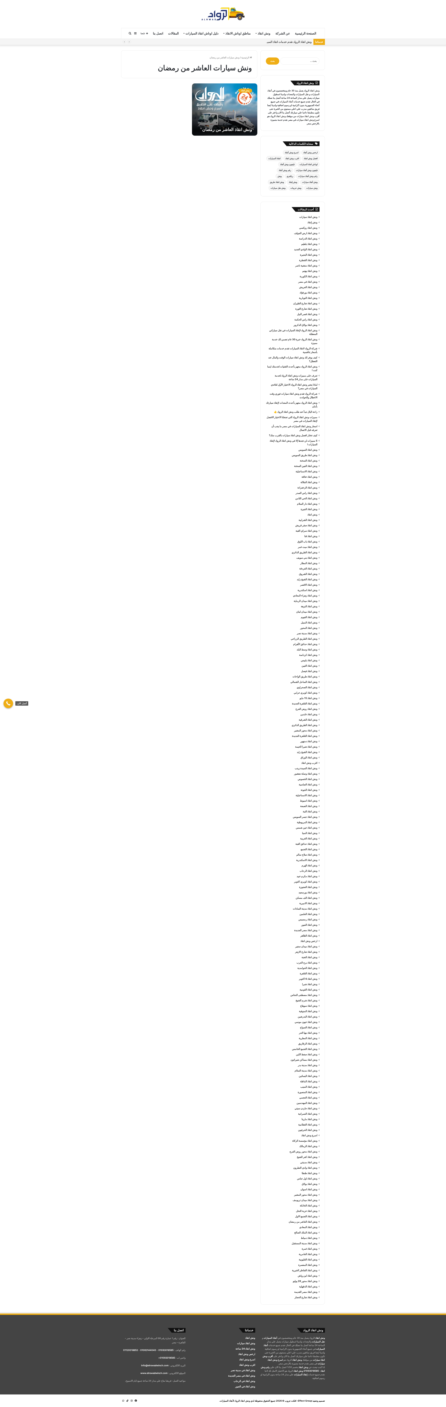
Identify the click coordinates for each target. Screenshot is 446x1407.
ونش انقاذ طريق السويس (304, 455)
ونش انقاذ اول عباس (307, 1178)
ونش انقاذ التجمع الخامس (304, 1049)
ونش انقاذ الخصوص (307, 779)
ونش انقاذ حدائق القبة (306, 843)
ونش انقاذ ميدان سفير (306, 946)
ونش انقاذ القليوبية (308, 1259)
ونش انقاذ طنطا (309, 1173)
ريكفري (290, 176)
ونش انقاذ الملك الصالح (305, 1232)
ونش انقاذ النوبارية (308, 298)
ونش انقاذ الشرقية (308, 719)
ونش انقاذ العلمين (308, 914)
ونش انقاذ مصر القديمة (305, 1292)
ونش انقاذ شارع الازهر (306, 951)
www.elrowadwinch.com (154, 1373)
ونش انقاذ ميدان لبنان (306, 611)
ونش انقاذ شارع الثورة (306, 308)
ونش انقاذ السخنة (308, 460)
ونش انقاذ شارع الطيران (305, 303)
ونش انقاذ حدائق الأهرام (305, 644)
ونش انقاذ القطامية (307, 1124)
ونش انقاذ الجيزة (309, 509)
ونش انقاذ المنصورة (307, 1092)
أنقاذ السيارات (286, 101)
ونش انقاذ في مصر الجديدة (241, 1375)
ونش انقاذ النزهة (309, 606)
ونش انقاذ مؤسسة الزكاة (304, 1140)
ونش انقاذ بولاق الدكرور (305, 325)
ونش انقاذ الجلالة (309, 482)
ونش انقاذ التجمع (309, 849)
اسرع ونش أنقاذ (291, 152)
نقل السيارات (302, 94)
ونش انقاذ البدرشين (307, 1016)
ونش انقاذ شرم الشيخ (306, 1000)
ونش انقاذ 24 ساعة (245, 1348)
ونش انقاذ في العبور (245, 1386)
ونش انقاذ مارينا (309, 1119)
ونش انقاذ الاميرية (308, 903)
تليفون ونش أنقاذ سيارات (307, 170)
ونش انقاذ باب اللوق (307, 541)
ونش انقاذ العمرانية (307, 1113)
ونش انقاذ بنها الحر (308, 1032)
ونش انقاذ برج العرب (307, 962)
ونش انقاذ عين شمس (306, 827)
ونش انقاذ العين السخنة (305, 466)
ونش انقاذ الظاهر (308, 935)
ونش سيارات (312, 188)
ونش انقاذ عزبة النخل (306, 1211)
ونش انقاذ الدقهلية (308, 1286)
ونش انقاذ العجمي (308, 1097)
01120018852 (130, 1350)
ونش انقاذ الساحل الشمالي (303, 682)
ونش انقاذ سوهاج (308, 1005)
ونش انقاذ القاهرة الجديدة (304, 703)
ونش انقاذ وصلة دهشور (305, 773)
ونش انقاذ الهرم (309, 865)
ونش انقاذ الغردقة (308, 568)
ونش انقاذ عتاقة (309, 476)
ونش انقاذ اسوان (309, 1189)
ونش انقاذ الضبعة (308, 806)
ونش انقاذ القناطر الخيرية (304, 1270)
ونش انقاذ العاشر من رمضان (227, 129)
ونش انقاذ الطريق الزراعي (304, 638)
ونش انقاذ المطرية (308, 1038)
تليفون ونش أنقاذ (287, 164)
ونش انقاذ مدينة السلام (306, 1070)
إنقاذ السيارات (300, 1374)
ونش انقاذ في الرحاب (244, 1381)
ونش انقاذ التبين (309, 665)
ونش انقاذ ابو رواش (307, 1275)
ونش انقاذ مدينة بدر (307, 1065)
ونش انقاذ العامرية (308, 1254)
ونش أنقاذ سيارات (310, 182)
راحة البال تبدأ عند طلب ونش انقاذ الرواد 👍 (295, 411)
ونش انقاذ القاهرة (308, 973)
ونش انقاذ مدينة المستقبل (304, 1243)
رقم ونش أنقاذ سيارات (308, 176)
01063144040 (148, 1350)
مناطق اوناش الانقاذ (238, 33)
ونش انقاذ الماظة (308, 1081)
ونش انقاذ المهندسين (307, 1103)
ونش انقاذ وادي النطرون (305, 1167)
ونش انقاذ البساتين (308, 1076)
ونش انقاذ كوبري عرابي (305, 692)
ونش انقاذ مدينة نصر (307, 633)
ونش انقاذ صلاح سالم (306, 854)
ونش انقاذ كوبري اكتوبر (305, 881)
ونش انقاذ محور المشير (305, 730)
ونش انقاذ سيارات (308, 217)
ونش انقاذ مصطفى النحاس (303, 995)
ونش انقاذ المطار (308, 563)
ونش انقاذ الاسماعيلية (306, 471)
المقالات (173, 33)
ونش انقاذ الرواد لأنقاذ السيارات (235, 1400)
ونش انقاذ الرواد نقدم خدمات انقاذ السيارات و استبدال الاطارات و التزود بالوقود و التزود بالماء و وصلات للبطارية (248, 42)
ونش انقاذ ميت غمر (307, 547)
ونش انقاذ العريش (308, 287)
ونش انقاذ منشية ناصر (306, 265)
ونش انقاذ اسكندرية (307, 590)
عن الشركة (282, 33)
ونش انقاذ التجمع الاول (306, 1216)
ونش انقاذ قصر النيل (307, 314)
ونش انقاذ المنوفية (308, 1011)
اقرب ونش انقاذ (292, 158)
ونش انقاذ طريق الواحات (305, 676)
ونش (280, 176)
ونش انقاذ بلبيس (309, 660)
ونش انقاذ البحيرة (308, 254)
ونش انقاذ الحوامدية (307, 968)
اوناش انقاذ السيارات (308, 164)
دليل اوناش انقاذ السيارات (202, 33)
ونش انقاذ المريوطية (307, 822)
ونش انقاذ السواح (308, 1027)
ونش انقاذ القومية (308, 989)
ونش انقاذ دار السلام (307, 503)
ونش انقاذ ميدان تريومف (305, 1200)
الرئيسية (245, 57)
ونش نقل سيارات (278, 188)
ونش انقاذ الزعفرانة (307, 487)
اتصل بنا (158, 33)
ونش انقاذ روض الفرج (306, 709)
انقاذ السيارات (274, 158)
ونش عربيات (295, 188)
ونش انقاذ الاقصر (308, 584)
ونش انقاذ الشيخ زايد (307, 579)
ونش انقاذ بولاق (309, 1184)
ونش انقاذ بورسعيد (308, 892)
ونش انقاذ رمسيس (307, 919)
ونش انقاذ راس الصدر (306, 493)
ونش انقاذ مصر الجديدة (305, 930)
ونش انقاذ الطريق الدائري (304, 552)
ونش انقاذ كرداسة (308, 655)
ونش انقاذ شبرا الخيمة (306, 746)
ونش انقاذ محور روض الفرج (303, 1151)
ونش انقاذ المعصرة (307, 1265)
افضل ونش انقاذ (311, 158)
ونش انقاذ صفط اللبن (306, 1054)
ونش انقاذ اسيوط (308, 800)
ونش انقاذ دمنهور (308, 741)
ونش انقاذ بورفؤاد (308, 292)
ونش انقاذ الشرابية (308, 520)
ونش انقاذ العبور (309, 924)
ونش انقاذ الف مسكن (306, 897)
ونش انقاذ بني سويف (306, 557)
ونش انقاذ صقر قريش (306, 525)
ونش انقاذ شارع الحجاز (306, 1297)
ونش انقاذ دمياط (309, 1238)
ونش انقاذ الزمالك (308, 1146)
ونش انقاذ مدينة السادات (305, 908)
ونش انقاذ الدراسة (308, 238)
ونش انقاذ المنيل (309, 622)
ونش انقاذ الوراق (309, 757)
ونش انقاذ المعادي (308, 1227)
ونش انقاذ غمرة (309, 1248)
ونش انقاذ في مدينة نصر (243, 1370)
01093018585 (311, 1370)
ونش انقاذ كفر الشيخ (307, 1157)
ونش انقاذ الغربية (308, 838)
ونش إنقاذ (293, 182)
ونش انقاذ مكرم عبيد (307, 876)
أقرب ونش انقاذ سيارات (308, 116)
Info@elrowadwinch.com (155, 1365)
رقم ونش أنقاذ (285, 170)
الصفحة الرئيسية (305, 33)
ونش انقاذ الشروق (308, 574)
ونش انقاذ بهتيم (309, 271)
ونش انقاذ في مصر (307, 281)
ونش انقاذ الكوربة (308, 276)
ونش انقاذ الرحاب (308, 870)
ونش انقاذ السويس (307, 449)
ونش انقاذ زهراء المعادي (305, 595)
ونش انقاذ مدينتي (308, 1162)
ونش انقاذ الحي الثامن (306, 498)
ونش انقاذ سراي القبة (306, 530)
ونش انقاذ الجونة (309, 789)
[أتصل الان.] (8, 703)
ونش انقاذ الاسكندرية (306, 860)
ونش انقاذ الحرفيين (307, 1130)
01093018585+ (166, 1357)
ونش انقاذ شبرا (309, 984)
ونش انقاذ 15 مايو (308, 698)
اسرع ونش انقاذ (309, 1135)
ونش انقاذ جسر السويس (305, 816)
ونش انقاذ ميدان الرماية (305, 601)
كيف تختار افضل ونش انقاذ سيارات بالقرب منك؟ (293, 435)
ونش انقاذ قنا (310, 536)
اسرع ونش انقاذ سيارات (308, 119)
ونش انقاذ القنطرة (308, 260)
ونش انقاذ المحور (308, 628)
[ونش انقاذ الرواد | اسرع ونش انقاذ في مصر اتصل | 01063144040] (223, 13)
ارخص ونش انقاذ (309, 941)
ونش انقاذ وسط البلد (307, 649)
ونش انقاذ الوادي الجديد (305, 249)
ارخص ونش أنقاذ (310, 152)
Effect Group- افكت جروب (298, 1400)
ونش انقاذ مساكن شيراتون (304, 1059)
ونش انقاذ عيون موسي (306, 1022)
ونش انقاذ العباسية (308, 784)
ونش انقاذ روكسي (308, 227)
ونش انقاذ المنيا (309, 833)
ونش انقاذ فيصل (309, 671)
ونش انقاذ (264, 33)
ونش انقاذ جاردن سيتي (306, 1108)
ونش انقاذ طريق (277, 182)
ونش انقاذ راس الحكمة (305, 319)
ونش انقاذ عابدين (308, 714)
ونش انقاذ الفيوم (309, 617)
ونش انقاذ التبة (310, 811)
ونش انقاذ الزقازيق (307, 1043)
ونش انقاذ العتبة (309, 957)
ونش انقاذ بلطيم (309, 244)
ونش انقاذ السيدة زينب (306, 768)
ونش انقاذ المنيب (308, 1086)
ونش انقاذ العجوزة (308, 887)
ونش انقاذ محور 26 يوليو (305, 1281)
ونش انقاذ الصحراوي (307, 687)
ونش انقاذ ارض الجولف (305, 233)
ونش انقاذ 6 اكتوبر (308, 978)
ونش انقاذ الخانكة (308, 1205)
